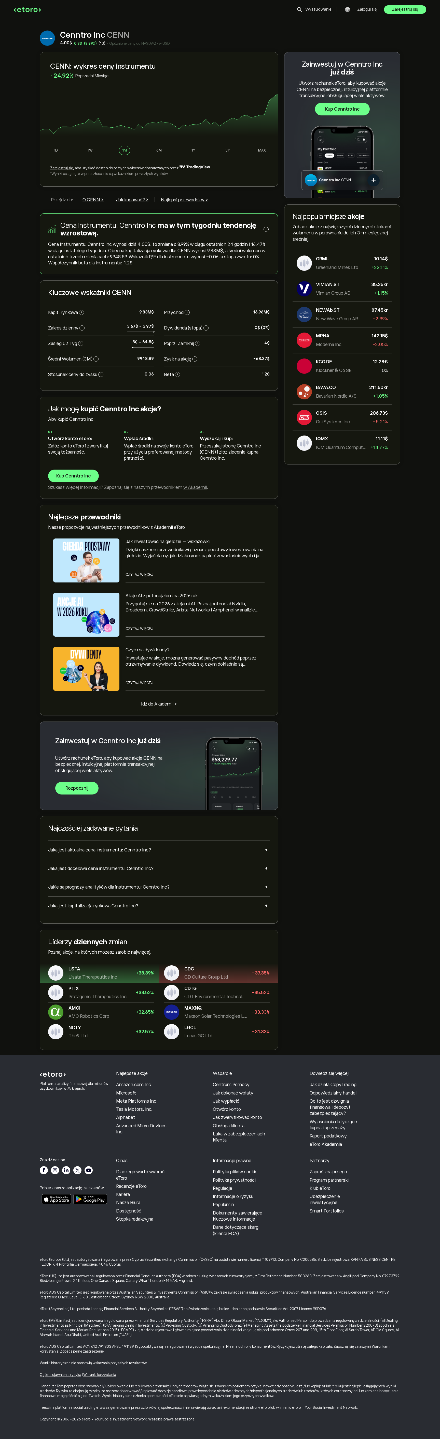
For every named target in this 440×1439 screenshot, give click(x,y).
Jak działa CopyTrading (333, 1084)
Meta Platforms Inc (136, 1101)
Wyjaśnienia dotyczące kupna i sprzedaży (333, 1124)
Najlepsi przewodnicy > (184, 199)
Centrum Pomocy (231, 1084)
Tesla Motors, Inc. (134, 1109)
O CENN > (93, 199)
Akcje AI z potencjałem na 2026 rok (162, 595)
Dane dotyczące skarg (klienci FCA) (235, 1230)
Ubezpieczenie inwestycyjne (325, 1199)
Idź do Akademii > (159, 704)
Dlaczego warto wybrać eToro (140, 1174)
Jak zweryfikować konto (237, 1117)
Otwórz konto (227, 1109)
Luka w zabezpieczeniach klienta (239, 1137)
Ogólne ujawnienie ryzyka (60, 1375)
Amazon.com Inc (133, 1084)
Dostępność (128, 1210)
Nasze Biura (128, 1202)
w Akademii (195, 487)
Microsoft (126, 1093)
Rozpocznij (76, 788)
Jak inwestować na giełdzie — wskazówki (168, 541)
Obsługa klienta (228, 1125)
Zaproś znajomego (328, 1171)
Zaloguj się (367, 9)
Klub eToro (320, 1188)
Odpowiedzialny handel (333, 1093)
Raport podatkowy (328, 1135)
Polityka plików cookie (235, 1171)
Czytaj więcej (139, 575)
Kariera (123, 1194)
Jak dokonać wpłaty (233, 1093)
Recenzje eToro (131, 1186)
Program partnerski (329, 1180)
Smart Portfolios (327, 1210)
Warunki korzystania (99, 1375)
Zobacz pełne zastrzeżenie (82, 1351)
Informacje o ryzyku (233, 1196)
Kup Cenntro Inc (342, 109)
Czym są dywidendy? (148, 649)
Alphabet (125, 1117)
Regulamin (223, 1204)
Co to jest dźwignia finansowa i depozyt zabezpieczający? (330, 1107)
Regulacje (222, 1188)
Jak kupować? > (132, 199)
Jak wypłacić (226, 1101)
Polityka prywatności (234, 1180)
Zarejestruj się (405, 9)
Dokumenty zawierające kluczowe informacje (237, 1216)
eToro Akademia (326, 1144)
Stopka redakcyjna (134, 1219)
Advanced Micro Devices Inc (141, 1128)
